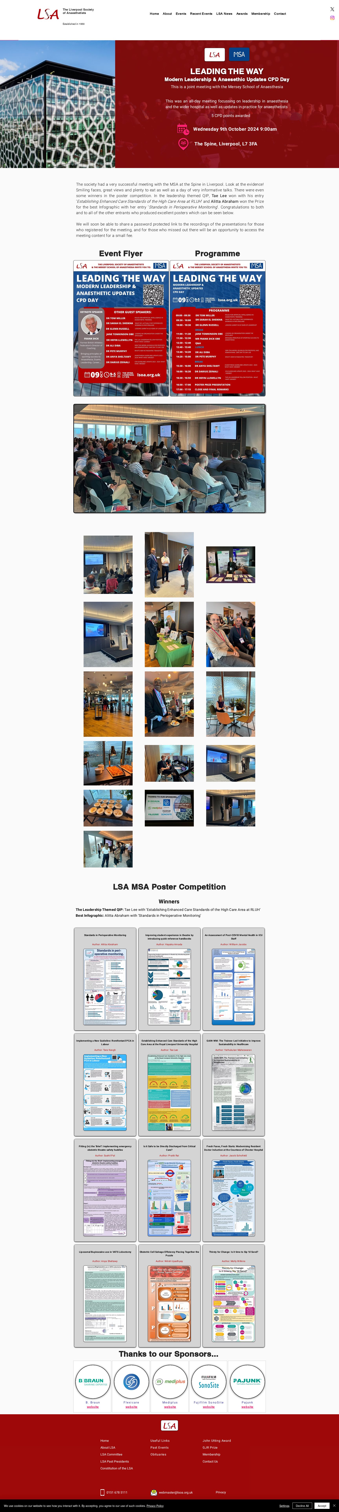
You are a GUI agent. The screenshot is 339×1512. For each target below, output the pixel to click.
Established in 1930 (74, 23)
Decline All (302, 1506)
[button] (167, 13)
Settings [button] (284, 1506)
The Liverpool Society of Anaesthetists (78, 11)
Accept (322, 1506)
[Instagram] (332, 18)
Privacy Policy (155, 1506)
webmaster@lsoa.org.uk (176, 1492)
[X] (332, 9)
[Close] (334, 1506)
